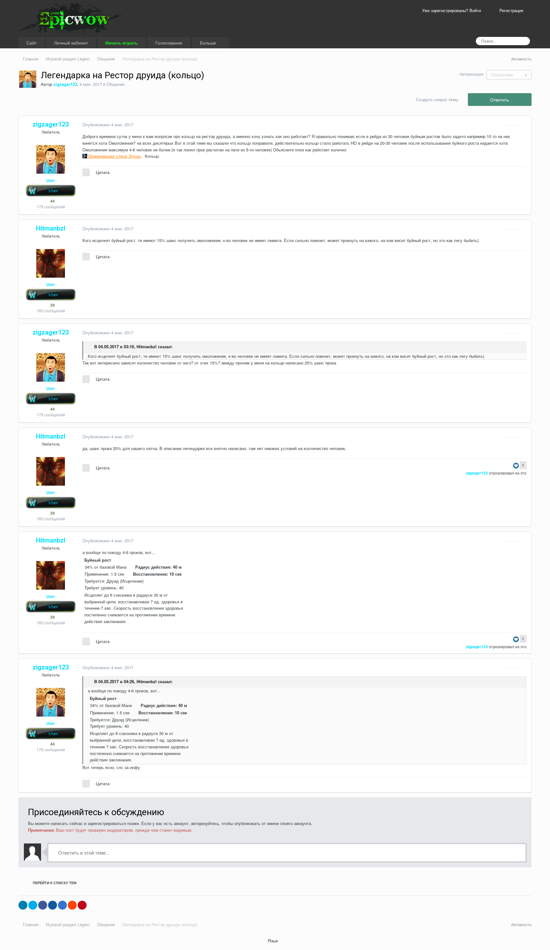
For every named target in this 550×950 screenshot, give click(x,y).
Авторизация (471, 74)
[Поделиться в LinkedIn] (22, 905)
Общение (115, 84)
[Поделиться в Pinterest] (82, 905)
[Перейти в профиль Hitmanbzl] (50, 263)
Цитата (102, 172)
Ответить (499, 99)
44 (52, 201)
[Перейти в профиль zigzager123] (27, 79)
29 (52, 305)
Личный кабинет (71, 42)
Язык (273, 940)
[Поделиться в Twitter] (32, 905)
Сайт (31, 42)
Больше (208, 42)
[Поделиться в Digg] (52, 905)
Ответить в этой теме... (83, 852)
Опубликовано (107, 124)
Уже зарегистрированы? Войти (452, 10)
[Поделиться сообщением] (524, 125)
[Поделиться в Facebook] (42, 905)
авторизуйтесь (205, 823)
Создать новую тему (437, 99)
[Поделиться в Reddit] (72, 905)
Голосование (168, 42)
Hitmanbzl (147, 346)
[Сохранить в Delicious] (62, 905)
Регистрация (511, 10)
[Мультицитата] (86, 172)
